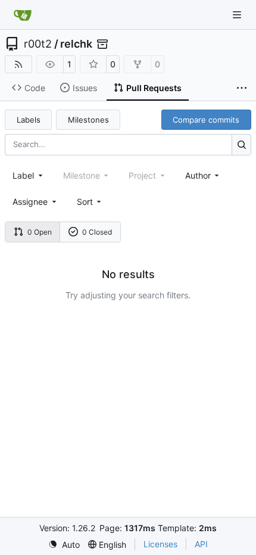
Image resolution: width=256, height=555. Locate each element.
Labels (28, 119)
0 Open (39, 231)
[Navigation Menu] (238, 14)
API (201, 544)
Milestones (88, 119)
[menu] (90, 201)
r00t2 (38, 44)
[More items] (241, 88)
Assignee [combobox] (30, 202)
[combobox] (28, 175)
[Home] (22, 15)
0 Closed (97, 231)
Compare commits (206, 119)
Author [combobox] (198, 175)
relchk (76, 44)
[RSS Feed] (18, 64)
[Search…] (241, 144)
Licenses (160, 544)
